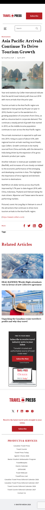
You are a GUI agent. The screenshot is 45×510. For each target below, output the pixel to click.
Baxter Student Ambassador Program (22, 459)
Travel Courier (21, 449)
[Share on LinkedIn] (34, 225)
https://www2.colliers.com (13, 217)
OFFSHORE (22, 469)
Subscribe (34, 16)
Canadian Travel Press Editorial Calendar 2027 (22, 483)
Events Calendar (22, 466)
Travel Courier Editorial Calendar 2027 (22, 490)
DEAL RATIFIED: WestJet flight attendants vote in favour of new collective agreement (22, 283)
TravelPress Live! (22, 476)
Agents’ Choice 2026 (21, 456)
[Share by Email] (40, 225)
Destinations (6, 37)
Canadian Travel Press (22, 446)
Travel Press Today (22, 452)
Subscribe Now (22, 359)
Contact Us (22, 493)
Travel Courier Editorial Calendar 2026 (22, 486)
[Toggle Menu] (5, 29)
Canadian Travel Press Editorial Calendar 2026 (22, 479)
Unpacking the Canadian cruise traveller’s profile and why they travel (21, 320)
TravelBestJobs (21, 463)
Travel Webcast (21, 473)
